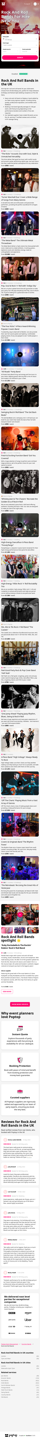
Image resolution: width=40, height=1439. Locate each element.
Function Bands (26, 1344)
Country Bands (5, 1395)
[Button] (20, 136)
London (3, 1356)
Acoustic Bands (6, 1378)
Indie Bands (5, 1383)
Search (28, 4)
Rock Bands (4, 1380)
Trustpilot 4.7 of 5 (27, 1435)
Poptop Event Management (9, 1344)
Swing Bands (5, 1392)
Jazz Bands (4, 1376)
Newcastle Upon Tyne (8, 1368)
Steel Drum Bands (6, 1390)
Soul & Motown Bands (8, 1385)
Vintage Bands (5, 1387)
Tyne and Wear (6, 1358)
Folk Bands (4, 1397)
